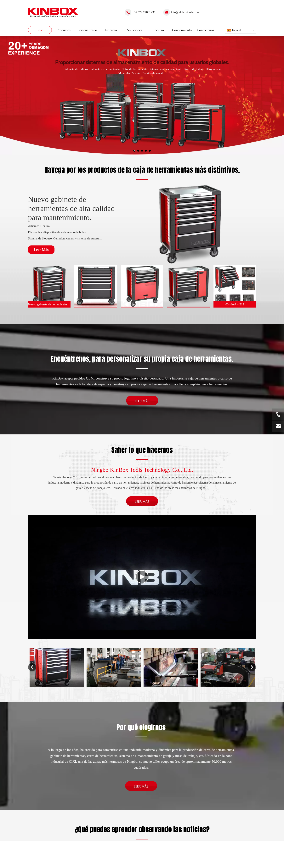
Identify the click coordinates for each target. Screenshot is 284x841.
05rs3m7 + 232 (234, 304)
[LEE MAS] (141, 786)
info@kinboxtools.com (185, 12)
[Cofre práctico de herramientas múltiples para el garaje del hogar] (188, 286)
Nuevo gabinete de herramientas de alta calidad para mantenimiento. (71, 208)
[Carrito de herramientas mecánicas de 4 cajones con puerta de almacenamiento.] (142, 286)
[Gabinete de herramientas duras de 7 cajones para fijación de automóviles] (95, 286)
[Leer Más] (142, 400)
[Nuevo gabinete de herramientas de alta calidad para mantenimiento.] (190, 224)
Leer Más (41, 249)
